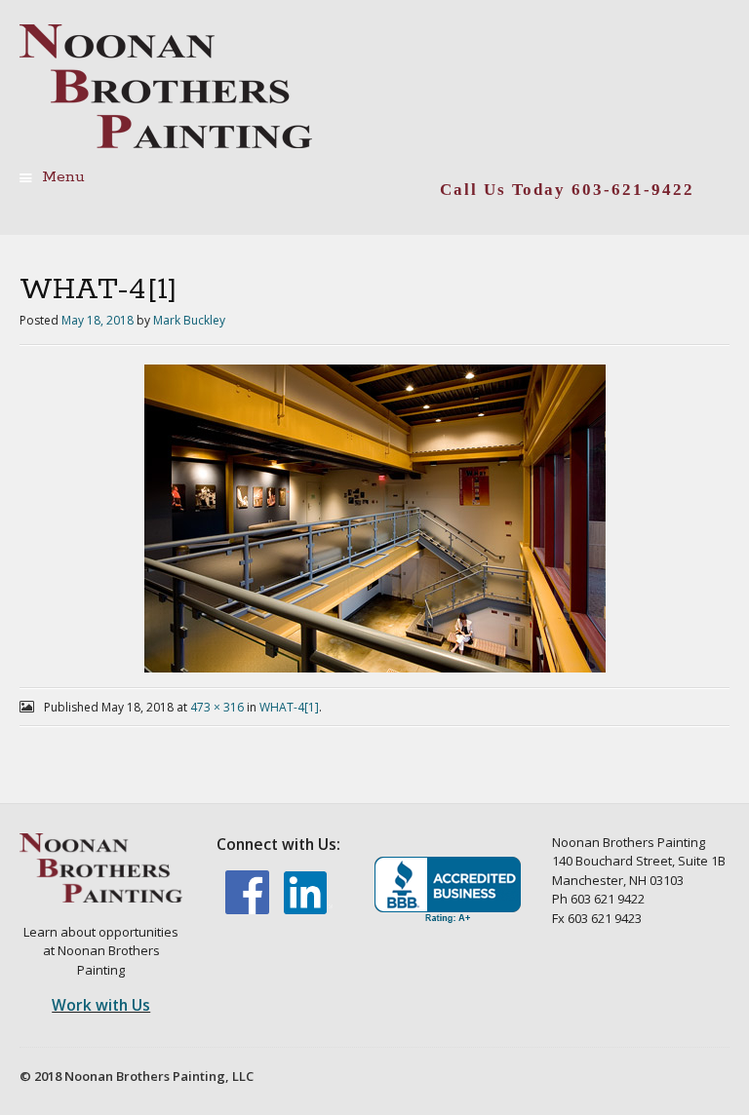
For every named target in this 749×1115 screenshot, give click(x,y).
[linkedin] (308, 909)
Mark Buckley (189, 320)
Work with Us (101, 1005)
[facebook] (248, 909)
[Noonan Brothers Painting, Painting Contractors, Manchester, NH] (447, 890)
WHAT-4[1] (289, 707)
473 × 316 (217, 707)
